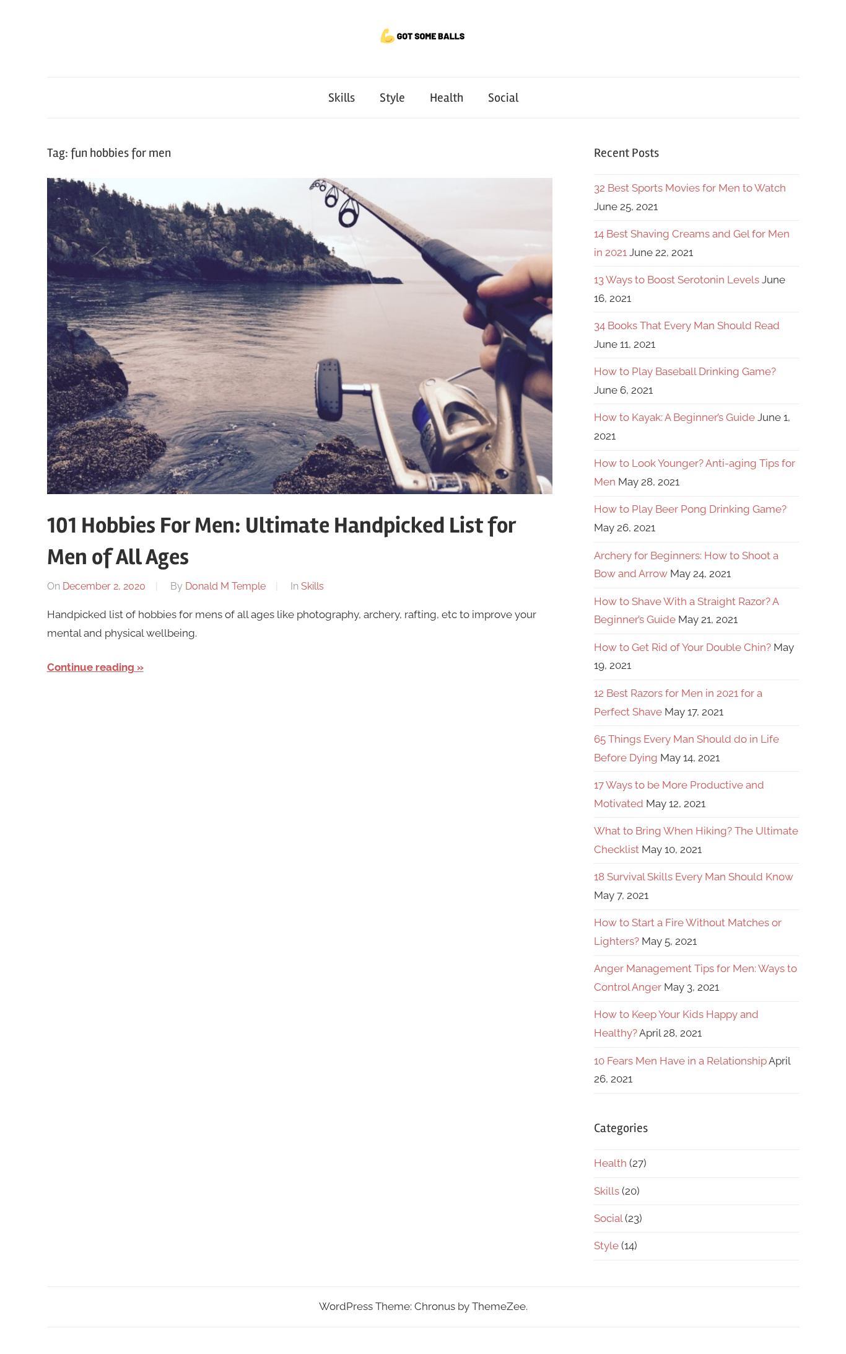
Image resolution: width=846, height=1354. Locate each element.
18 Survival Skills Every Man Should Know (693, 876)
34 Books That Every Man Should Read (687, 325)
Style (392, 97)
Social (503, 97)
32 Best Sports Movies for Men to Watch (690, 188)
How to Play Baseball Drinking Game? (685, 371)
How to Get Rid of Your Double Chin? (682, 647)
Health (446, 97)
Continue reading (90, 667)
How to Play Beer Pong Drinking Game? (690, 509)
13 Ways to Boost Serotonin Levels (676, 279)
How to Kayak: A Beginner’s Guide (674, 417)
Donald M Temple (225, 586)
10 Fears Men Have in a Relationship (680, 1061)
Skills (341, 97)
